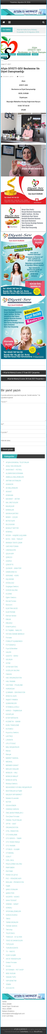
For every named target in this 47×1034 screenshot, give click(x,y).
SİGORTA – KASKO (12, 897)
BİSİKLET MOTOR (12, 528)
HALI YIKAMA (10, 681)
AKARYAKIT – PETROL (14, 470)
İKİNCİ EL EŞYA (11, 696)
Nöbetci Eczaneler (12, 798)
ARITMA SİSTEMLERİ (13, 481)
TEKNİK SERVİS (11, 926)
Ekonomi (4, 54)
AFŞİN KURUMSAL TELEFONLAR (17, 462)
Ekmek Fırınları (11, 601)
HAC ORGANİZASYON (14, 678)
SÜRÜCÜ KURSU (11, 915)
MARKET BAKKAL (12, 758)
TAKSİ (8, 919)
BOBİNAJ (9, 532)
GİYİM (8, 663)
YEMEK (8, 984)
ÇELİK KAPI (10, 554)
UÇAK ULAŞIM (11, 955)
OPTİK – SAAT (11, 824)
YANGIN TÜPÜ (11, 977)
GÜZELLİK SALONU (24, 54)
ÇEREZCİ (9, 557)
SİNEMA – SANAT (12, 904)
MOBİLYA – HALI (11, 773)
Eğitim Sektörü (11, 597)
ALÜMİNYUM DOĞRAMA (14, 473)
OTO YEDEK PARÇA (13, 842)
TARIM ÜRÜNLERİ (12, 922)
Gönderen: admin (8, 76)
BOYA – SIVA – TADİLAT (14, 539)
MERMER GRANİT (12, 765)
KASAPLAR (10, 714)
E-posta (4, 432)
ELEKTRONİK (10, 612)
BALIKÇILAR (10, 506)
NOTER (8, 802)
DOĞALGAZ (10, 583)
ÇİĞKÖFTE (9, 565)
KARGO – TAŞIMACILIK (14, 711)
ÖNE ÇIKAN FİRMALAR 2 (14, 813)
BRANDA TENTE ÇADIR (14, 543)
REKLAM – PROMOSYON (15, 882)
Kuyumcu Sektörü (12, 732)
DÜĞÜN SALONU (12, 590)
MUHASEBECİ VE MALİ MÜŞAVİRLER (19, 787)
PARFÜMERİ (10, 867)
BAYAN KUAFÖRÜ (12, 513)
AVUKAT (9, 492)
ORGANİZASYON (12, 827)
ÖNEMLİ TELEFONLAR (14, 820)
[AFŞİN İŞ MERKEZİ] (4, 22)
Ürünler (8, 966)
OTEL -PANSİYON (12, 831)
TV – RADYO (10, 951)
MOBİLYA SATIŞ (11, 780)
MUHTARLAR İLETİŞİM (14, 791)
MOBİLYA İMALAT (12, 776)
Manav (8, 751)
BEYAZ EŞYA (10, 521)
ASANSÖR (9, 484)
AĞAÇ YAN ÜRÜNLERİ (13, 466)
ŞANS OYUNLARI (12, 889)
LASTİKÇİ (9, 736)
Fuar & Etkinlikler (11, 648)
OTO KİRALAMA (11, 835)
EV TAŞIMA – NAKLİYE (14, 630)
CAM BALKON (11, 550)
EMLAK (8, 619)
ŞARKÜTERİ (10, 893)
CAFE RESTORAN (12, 546)
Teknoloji (9, 930)
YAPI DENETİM (11, 981)
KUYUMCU (9, 729)
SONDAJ (9, 908)
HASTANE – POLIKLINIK (14, 685)
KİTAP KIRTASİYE (12, 718)
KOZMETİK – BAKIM (13, 721)
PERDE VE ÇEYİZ (12, 875)
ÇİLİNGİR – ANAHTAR (13, 568)
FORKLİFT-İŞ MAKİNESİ (14, 641)
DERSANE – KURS (12, 575)
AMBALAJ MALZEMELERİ (15, 477)
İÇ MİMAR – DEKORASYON (15, 692)
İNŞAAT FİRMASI (12, 700)
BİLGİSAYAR (10, 524)
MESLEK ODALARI (12, 769)
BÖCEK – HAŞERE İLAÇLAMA (16, 535)
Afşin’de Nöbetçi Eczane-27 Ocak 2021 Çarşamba (21, 372)
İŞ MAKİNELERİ (11, 703)
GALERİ (8, 652)
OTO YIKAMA (10, 846)
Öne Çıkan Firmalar (12, 816)
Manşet (4, 57)
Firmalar (12, 54)
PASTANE (9, 871)
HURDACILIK (10, 689)
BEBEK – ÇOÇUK (12, 517)
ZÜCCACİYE (10, 988)
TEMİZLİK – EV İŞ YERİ (14, 937)
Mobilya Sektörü (11, 784)
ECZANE (9, 594)
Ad (2, 424)
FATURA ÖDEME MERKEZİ (15, 634)
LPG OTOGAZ (11, 743)
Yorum (4, 402)
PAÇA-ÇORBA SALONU (14, 864)
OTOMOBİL (10, 853)
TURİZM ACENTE (12, 948)
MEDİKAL (9, 762)
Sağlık (8, 886)
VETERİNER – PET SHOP (15, 970)
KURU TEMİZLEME (12, 725)
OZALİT (8, 857)
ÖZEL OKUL (10, 860)
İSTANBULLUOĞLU (12, 707)
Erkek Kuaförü (11, 627)
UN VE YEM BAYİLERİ (13, 959)
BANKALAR (10, 510)
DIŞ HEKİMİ (10, 579)
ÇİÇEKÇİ (9, 561)
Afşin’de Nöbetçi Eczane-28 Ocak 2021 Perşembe (25, 379)
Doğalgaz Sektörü (12, 586)
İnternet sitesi (5, 440)
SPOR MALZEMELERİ (13, 911)
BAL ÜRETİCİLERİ (12, 502)
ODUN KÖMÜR (11, 805)
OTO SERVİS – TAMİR (13, 838)
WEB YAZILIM (10, 973)
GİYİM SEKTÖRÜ (12, 667)
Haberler (35, 54)
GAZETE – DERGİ (12, 656)
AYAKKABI (9, 495)
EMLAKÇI (9, 623)
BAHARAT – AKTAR (13, 499)
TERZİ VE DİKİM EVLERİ (14, 940)
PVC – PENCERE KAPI (13, 878)
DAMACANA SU (11, 572)
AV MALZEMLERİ (12, 488)
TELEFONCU (10, 933)
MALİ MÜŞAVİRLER (12, 747)
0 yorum (21, 76)
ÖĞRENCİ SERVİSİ (12, 809)
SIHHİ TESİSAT (11, 900)
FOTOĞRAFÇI (11, 645)
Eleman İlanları (11, 616)
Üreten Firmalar (11, 962)
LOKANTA (9, 740)
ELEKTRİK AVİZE (12, 608)
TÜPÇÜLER (10, 944)
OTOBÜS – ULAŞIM (12, 849)
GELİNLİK (9, 659)
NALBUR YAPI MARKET (14, 794)
